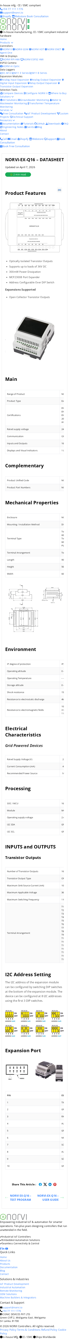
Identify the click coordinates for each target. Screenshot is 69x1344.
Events (30, 127)
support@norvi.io (12, 1307)
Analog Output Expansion (47, 79)
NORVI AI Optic (11, 66)
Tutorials (28, 123)
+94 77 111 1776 (11, 1310)
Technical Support (22, 116)
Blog (39, 127)
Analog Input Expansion (16, 79)
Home (3, 39)
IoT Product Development (42, 113)
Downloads (54, 123)
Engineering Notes (13, 127)
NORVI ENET (54, 49)
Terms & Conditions (29, 1329)
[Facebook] (1, 1248)
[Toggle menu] (28, 21)
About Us (5, 1260)
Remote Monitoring (11, 1290)
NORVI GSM (22, 49)
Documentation (11, 123)
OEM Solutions (8, 1294)
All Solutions (10, 100)
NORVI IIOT (38, 49)
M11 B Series (39, 73)
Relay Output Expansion (43, 83)
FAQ (66, 123)
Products (5, 42)
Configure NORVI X (37, 93)
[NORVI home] (13, 27)
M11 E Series (22, 73)
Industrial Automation (12, 1287)
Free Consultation (13, 113)
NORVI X (7, 49)
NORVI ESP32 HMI (33, 59)
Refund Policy (49, 1329)
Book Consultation (38, 16)
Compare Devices (13, 93)
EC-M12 (7, 73)
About (3, 130)
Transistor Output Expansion (16, 86)
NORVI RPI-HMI (12, 59)
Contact (4, 133)
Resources (6, 120)
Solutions (5, 96)
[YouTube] (7, 1248)
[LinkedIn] (3, 1248)
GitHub (41, 123)
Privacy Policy (8, 1329)
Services (5, 110)
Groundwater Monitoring (35, 100)
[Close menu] (28, 27)
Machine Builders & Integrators (18, 1297)
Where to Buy (58, 93)
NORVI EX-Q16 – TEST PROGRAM (20, 1198)
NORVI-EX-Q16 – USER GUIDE (48, 1198)
